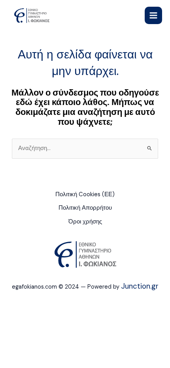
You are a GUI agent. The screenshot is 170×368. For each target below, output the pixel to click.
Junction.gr (140, 286)
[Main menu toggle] (153, 15)
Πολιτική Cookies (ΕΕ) (85, 194)
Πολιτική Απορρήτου (85, 208)
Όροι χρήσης (85, 221)
